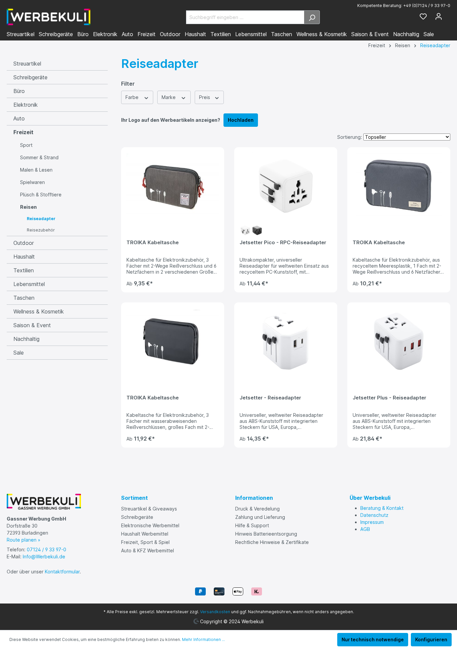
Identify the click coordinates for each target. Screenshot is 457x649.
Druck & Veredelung (257, 509)
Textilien (23, 270)
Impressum (372, 522)
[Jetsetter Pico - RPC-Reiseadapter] (286, 186)
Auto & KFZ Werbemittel (147, 550)
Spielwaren (32, 182)
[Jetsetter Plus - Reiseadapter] (399, 341)
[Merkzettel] (423, 17)
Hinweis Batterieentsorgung (266, 534)
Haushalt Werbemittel (144, 534)
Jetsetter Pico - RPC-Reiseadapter (283, 243)
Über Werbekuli (370, 497)
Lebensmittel (29, 284)
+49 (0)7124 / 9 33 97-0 (426, 5)
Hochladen (241, 120)
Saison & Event (32, 325)
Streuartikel (27, 63)
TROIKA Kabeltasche (152, 243)
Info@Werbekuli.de (44, 556)
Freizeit (23, 132)
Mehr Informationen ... (203, 639)
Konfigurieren (431, 639)
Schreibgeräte (30, 77)
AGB (365, 529)
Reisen (28, 207)
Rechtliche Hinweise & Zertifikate (272, 542)
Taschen (23, 297)
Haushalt (24, 256)
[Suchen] (312, 17)
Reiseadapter (41, 218)
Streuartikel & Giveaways (149, 509)
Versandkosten (215, 611)
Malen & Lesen (36, 170)
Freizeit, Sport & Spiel (145, 542)
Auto (19, 118)
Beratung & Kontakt (381, 508)
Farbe (132, 97)
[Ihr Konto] (438, 17)
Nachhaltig (26, 339)
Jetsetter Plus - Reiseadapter (389, 398)
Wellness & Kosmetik (38, 311)
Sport (26, 145)
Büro (19, 91)
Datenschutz (374, 515)
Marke (169, 97)
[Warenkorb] (448, 15)
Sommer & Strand (39, 157)
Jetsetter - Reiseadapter (270, 398)
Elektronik (25, 104)
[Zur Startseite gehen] (48, 17)
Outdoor (23, 243)
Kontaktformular (62, 571)
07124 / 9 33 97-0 (46, 549)
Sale (18, 352)
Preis (205, 97)
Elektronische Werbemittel (150, 525)
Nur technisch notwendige (373, 639)
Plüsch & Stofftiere (41, 194)
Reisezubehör (41, 230)
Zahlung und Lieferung (260, 517)
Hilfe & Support (252, 525)
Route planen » (23, 540)
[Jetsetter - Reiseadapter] (286, 341)
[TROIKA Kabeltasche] (172, 186)
